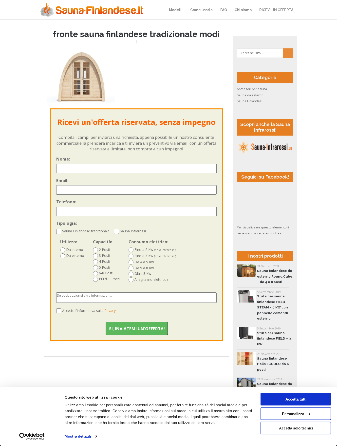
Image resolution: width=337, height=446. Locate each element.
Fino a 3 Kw (154, 255)
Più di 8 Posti (109, 279)
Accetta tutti (295, 399)
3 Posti (104, 255)
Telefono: (66, 201)
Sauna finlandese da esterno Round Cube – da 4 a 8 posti (274, 276)
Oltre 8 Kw (142, 273)
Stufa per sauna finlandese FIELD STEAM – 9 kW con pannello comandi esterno (272, 307)
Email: (62, 180)
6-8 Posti (105, 273)
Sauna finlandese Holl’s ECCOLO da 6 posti (273, 364)
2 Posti (104, 249)
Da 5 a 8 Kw (143, 267)
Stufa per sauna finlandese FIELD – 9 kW (274, 338)
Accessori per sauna (252, 89)
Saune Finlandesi (249, 101)
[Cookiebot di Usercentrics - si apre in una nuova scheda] (32, 436)
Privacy (110, 310)
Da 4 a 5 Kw (143, 262)
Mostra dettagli (78, 436)
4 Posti (104, 261)
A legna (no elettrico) (150, 279)
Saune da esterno (250, 95)
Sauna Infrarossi (132, 231)
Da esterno (74, 255)
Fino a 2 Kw (154, 249)
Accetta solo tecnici (296, 428)
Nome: (63, 159)
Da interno (74, 249)
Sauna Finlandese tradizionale (85, 231)
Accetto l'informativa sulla (89, 310)
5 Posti (104, 267)
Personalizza (293, 413)
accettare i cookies (267, 233)
